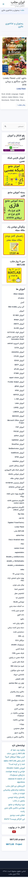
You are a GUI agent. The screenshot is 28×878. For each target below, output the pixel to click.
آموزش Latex (19, 403)
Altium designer (19, 294)
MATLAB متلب (19, 531)
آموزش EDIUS (19, 360)
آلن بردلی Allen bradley (16, 307)
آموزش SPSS (19, 457)
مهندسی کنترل (19, 709)
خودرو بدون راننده (18, 610)
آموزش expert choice (16, 377)
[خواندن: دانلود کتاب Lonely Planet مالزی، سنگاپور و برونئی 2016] (14, 56)
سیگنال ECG (19, 640)
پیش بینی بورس (18, 585)
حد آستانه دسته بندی (16, 606)
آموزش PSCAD (19, 431)
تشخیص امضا (19, 589)
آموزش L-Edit (19, 399)
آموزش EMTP (19, 365)
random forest (19, 548)
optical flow (20, 535)
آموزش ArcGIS (19, 328)
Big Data (21, 514)
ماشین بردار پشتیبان (17, 691)
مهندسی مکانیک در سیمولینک (17, 714)
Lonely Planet (21, 89)
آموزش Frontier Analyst (16, 382)
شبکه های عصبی (18, 662)
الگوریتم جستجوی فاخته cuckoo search (15, 501)
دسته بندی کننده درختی (16, 627)
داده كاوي (20, 615)
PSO (22, 544)
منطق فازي (20, 704)
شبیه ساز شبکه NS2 (17, 666)
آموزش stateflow (18, 461)
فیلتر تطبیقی (19, 679)
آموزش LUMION (18, 412)
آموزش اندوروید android (16, 343)
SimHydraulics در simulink (15, 561)
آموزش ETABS (19, 373)
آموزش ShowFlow (18, 444)
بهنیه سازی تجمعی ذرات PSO (15, 579)
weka (22, 569)
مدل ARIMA (20, 696)
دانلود (22, 619)
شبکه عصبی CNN (18, 653)
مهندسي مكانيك (18, 720)
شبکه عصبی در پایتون (16, 657)
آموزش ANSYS (19, 324)
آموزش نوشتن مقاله (17, 478)
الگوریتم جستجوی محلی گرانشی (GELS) (15, 508)
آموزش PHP (20, 427)
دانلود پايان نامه (18, 623)
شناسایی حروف (19, 674)
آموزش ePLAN (19, 369)
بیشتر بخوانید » (21, 105)
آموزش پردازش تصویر (16, 465)
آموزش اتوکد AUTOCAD (15, 332)
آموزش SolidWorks (17, 453)
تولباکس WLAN (18, 602)
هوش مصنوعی (19, 728)
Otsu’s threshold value (16, 539)
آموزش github (19, 386)
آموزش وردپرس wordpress (15, 482)
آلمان (22, 302)
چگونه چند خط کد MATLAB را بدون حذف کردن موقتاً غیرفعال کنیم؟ (15, 753)
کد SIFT (21, 687)
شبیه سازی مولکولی (17, 670)
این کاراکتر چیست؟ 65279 (14, 819)
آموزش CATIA (19, 348)
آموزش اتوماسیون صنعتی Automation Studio (15, 337)
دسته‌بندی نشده (18, 632)
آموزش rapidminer (18, 440)
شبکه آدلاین (20, 649)
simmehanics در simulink (16, 565)
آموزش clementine (17, 352)
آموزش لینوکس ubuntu (16, 474)
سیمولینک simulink (17, 644)
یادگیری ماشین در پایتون (15, 737)
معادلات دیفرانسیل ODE (15, 700)
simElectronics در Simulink (15, 557)
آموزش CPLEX (19, 356)
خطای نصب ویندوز (17, 815)
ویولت (22, 724)
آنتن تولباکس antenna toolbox (16, 488)
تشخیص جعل (19, 593)
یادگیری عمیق (19, 732)
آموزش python (19, 435)
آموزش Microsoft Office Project (15, 421)
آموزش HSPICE (18, 394)
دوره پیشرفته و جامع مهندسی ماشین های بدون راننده (14, 808)
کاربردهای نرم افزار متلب (15, 786)
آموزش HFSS (19, 390)
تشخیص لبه (20, 597)
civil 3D (21, 518)
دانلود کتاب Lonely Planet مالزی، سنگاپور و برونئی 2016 (14, 81)
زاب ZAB (21, 636)
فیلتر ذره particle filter (16, 683)
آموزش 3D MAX (18, 315)
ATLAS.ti (21, 298)
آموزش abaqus (19, 319)
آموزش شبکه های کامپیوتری (14, 470)
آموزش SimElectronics (16, 448)
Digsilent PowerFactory (16, 522)
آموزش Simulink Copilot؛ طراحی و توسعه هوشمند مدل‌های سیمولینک (15, 771)
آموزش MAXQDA (18, 416)
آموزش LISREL (19, 407)
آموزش (21, 311)
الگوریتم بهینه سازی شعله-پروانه (15, 495)
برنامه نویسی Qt (18, 574)
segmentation (19, 552)
